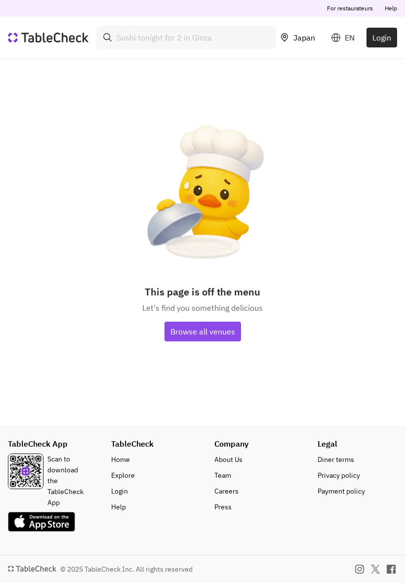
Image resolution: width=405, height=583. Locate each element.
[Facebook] (391, 569)
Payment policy (341, 491)
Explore (123, 475)
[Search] (108, 37)
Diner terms (336, 459)
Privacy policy (339, 475)
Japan (304, 37)
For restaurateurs (350, 8)
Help (391, 8)
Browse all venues (202, 331)
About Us (228, 459)
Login (381, 37)
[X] (375, 569)
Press (223, 506)
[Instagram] (359, 569)
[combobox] (186, 37)
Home (120, 459)
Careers (226, 491)
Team (222, 475)
